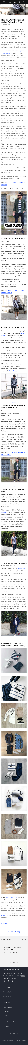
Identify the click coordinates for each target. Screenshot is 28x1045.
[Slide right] (17, 963)
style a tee (21, 568)
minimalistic (12, 371)
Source (14, 324)
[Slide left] (10, 963)
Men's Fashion (7, 1007)
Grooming (6, 1011)
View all (24, 939)
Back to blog (15, 932)
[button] (4, 2)
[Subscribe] (23, 1027)
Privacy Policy (7, 992)
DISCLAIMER (7, 996)
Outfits (5, 1015)
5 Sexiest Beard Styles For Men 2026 (12, 948)
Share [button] (5, 923)
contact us (4, 915)
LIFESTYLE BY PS (12, 898)
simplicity (4, 512)
